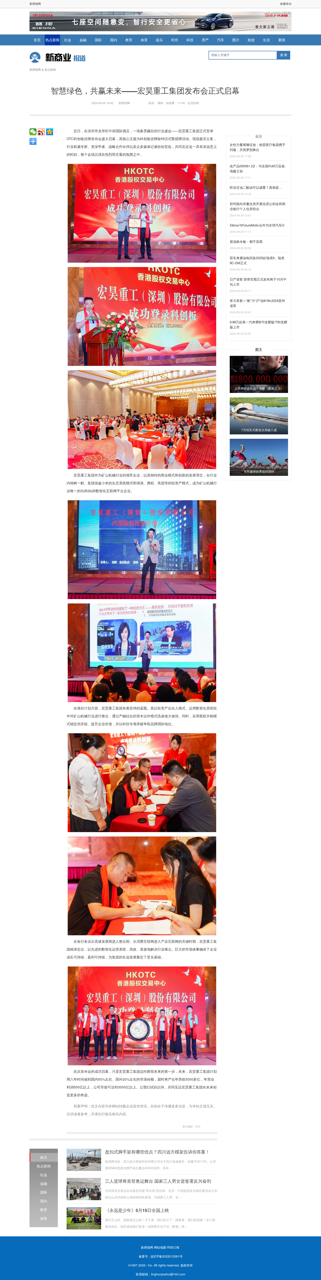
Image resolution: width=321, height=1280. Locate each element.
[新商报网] (62, 57)
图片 (235, 39)
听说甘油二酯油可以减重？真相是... (255, 187)
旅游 (251, 39)
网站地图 (160, 1247)
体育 (144, 39)
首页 (37, 39)
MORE (32, 141)
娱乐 (159, 39)
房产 (205, 39)
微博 (41, 131)
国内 (113, 39)
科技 (189, 39)
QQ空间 (49, 131)
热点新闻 (52, 39)
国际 (98, 39)
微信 (32, 131)
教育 (128, 39)
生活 (266, 39)
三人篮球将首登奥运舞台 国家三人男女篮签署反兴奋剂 (158, 1181)
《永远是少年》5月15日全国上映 (137, 1210)
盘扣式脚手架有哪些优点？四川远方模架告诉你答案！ (157, 1152)
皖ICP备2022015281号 (167, 1256)
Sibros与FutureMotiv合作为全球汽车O (257, 225)
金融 (82, 39)
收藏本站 (286, 4)
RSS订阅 (173, 1247)
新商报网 (35, 4)
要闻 (281, 39)
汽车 (220, 39)
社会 (67, 39)
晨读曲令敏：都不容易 (246, 241)
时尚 (174, 39)
